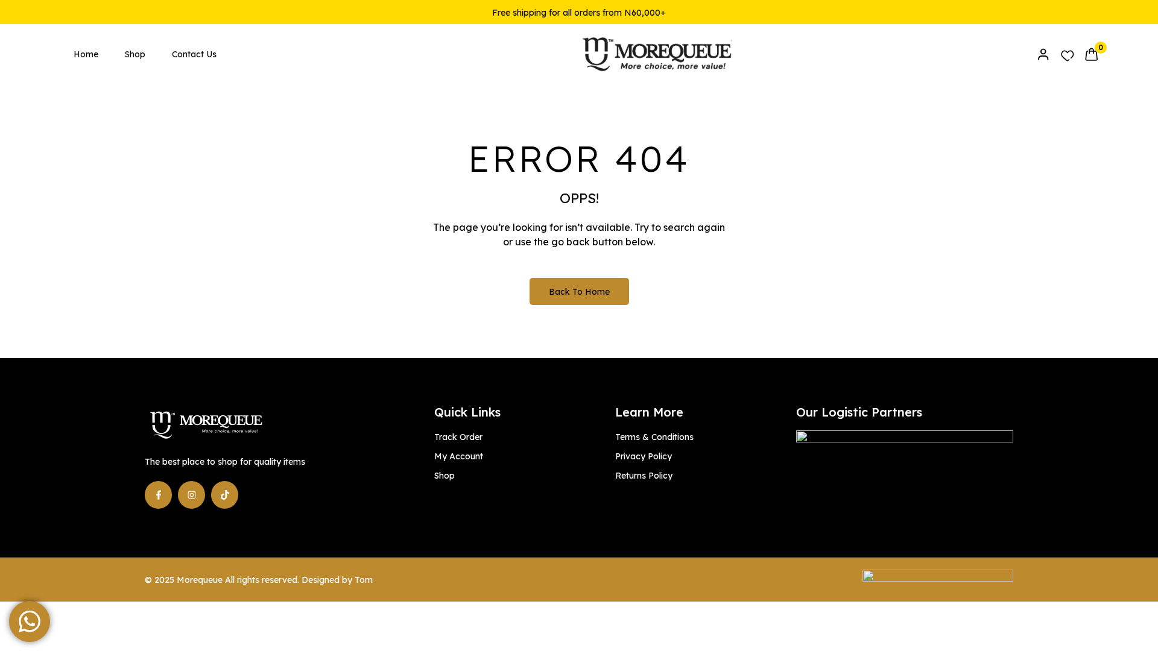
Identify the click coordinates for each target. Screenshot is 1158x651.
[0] (1091, 54)
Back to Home (579, 291)
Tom (364, 579)
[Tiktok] (224, 494)
